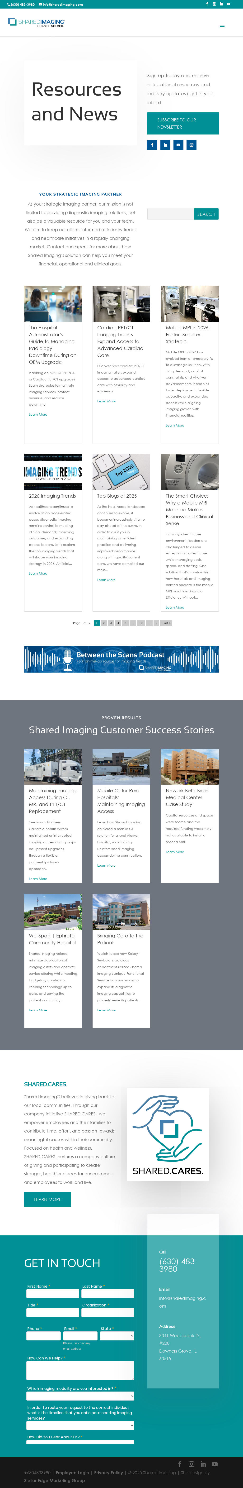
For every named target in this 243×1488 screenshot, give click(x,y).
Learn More (38, 414)
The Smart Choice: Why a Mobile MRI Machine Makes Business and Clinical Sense (189, 509)
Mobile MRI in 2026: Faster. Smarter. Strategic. (188, 334)
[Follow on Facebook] (152, 145)
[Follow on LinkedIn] (165, 145)
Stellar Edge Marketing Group (54, 1480)
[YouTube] (228, 5)
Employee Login (72, 1472)
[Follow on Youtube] (178, 145)
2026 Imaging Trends (52, 496)
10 (141, 623)
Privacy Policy (108, 1472)
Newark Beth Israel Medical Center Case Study (187, 797)
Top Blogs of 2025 (117, 496)
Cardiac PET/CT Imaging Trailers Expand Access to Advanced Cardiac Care (120, 341)
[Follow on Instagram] (191, 145)
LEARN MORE (47, 1199)
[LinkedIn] (221, 5)
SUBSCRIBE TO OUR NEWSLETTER (176, 123)
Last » (166, 623)
